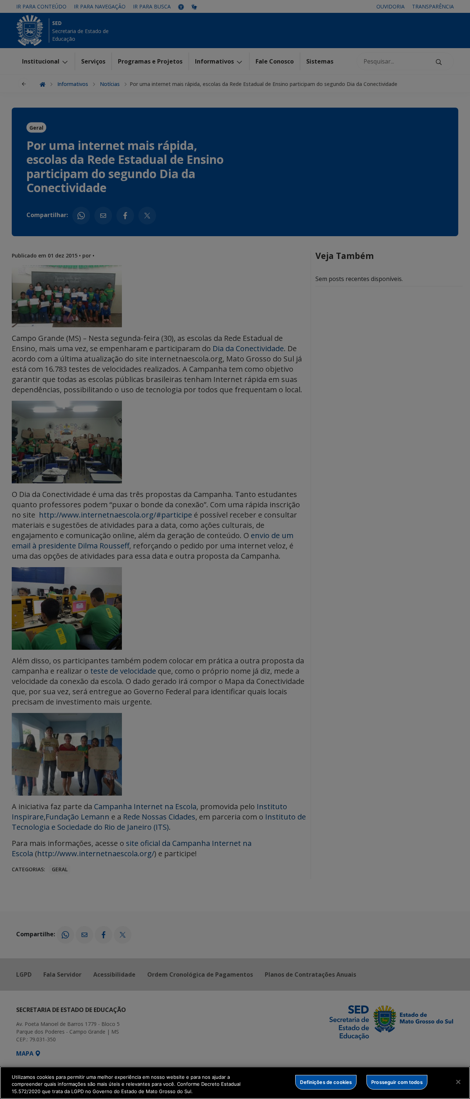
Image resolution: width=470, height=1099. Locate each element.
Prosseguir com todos (397, 1082)
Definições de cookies (326, 1082)
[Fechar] (458, 1082)
